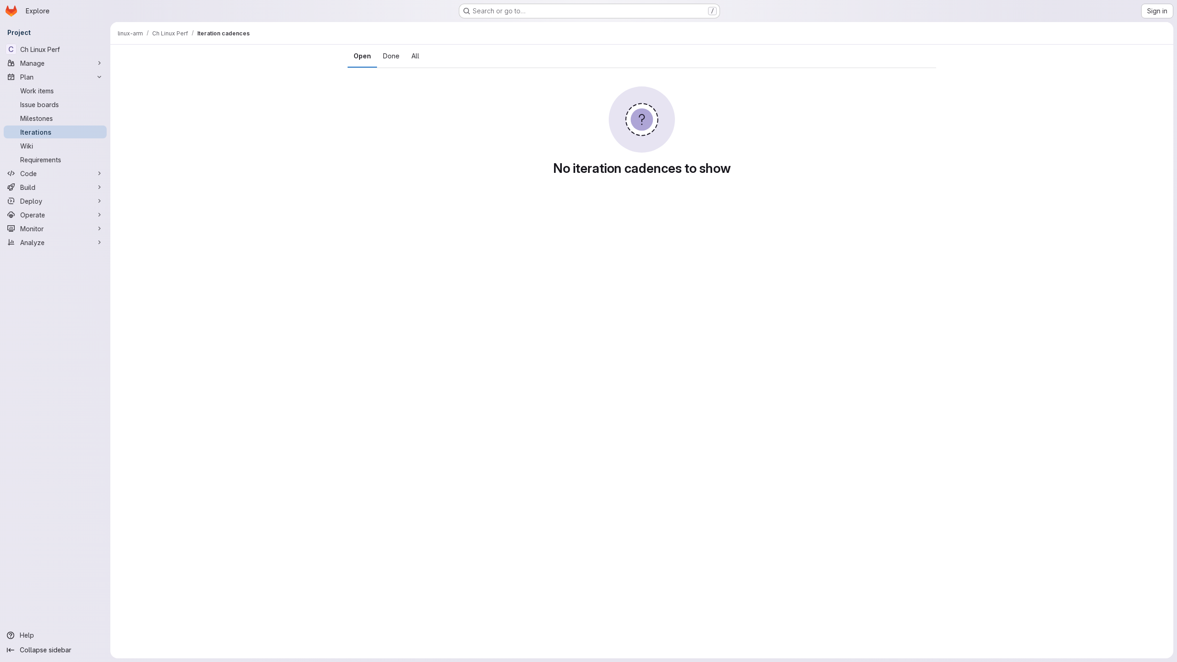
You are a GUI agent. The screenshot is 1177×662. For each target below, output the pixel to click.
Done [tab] (391, 56)
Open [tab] (362, 56)
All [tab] (415, 56)
